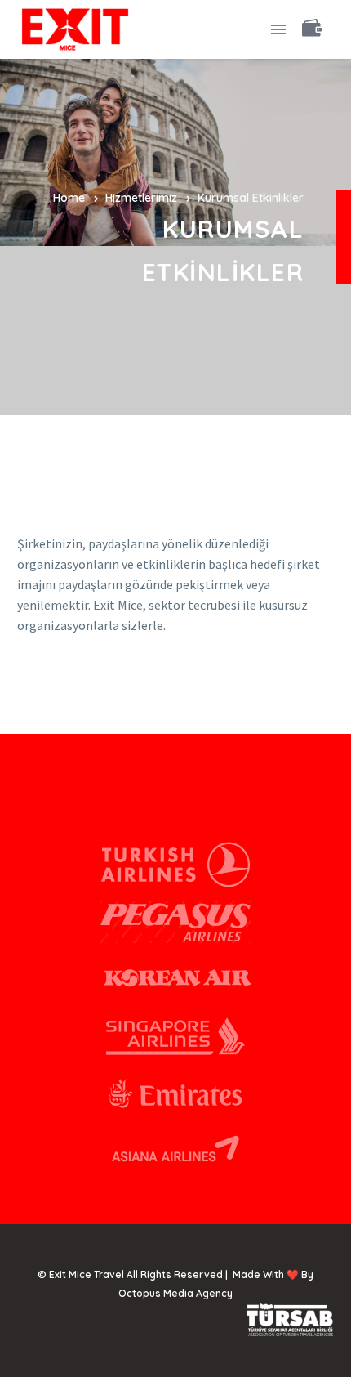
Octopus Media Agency (175, 1293)
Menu (278, 29)
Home (69, 197)
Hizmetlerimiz (141, 197)
